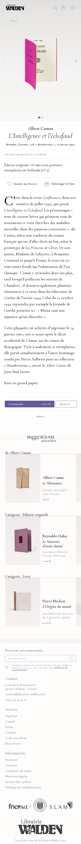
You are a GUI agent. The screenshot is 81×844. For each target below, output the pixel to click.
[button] (39, 117)
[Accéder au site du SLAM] (61, 806)
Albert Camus (40, 128)
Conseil (10, 721)
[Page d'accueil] (40, 826)
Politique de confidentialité (23, 787)
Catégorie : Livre (17, 576)
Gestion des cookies (18, 782)
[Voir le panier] (63, 7)
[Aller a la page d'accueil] (15, 7)
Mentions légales (16, 776)
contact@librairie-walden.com (25, 694)
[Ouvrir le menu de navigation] (73, 7)
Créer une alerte (16, 738)
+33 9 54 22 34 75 (15, 700)
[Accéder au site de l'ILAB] (40, 806)
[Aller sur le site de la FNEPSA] (19, 806)
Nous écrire (13, 743)
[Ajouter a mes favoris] (35, 459)
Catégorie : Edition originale (26, 514)
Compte (10, 732)
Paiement (11, 760)
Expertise (11, 716)
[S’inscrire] (71, 658)
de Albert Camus (18, 452)
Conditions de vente (18, 771)
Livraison (11, 765)
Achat (9, 727)
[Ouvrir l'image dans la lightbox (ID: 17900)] (40, 60)
